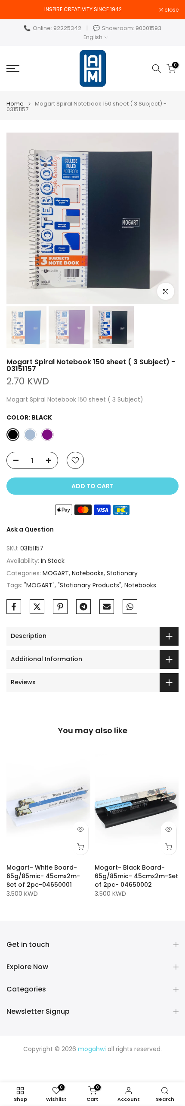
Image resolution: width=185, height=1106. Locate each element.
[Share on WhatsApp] (130, 606)
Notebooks (88, 573)
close (171, 9)
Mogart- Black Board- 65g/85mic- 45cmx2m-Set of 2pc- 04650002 (136, 876)
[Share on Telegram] (83, 606)
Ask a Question (30, 529)
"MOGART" (39, 585)
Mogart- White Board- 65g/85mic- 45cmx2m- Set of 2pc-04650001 (43, 876)
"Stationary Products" (89, 585)
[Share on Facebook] (13, 606)
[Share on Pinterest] (60, 606)
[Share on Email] (106, 606)
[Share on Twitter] (37, 606)
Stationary (122, 573)
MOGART (56, 573)
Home (15, 103)
